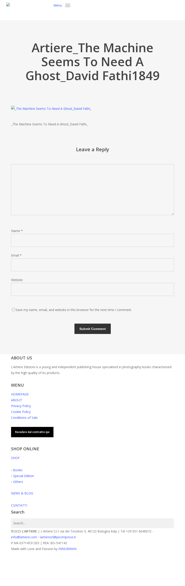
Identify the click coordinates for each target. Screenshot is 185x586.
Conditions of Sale (24, 417)
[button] (61, 5)
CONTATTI (19, 505)
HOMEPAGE (20, 394)
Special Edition (23, 476)
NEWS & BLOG (22, 493)
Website (17, 280)
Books (18, 470)
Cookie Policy (21, 412)
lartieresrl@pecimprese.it (58, 537)
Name (17, 231)
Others (18, 482)
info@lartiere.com (24, 537)
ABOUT (16, 400)
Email (16, 255)
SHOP (15, 458)
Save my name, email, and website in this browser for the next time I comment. (74, 310)
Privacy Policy (21, 406)
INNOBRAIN (67, 549)
